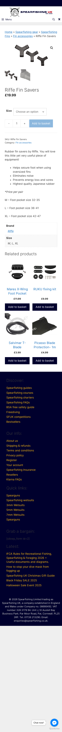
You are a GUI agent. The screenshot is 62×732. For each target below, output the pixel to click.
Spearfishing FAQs (18, 402)
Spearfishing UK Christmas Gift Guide (30, 575)
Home (8, 32)
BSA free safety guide (20, 407)
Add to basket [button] (17, 306)
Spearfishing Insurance (21, 469)
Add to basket (41, 123)
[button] (52, 48)
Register (11, 460)
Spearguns (13, 495)
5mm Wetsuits (15, 509)
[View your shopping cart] (59, 19)
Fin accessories (23, 36)
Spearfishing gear (26, 32)
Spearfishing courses (19, 392)
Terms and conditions (20, 450)
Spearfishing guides (19, 387)
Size (9, 110)
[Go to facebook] (54, 723)
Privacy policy (15, 455)
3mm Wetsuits (15, 505)
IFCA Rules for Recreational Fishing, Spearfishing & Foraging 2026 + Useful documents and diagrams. (29, 557)
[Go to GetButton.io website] (54, 729)
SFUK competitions (18, 416)
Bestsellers (13, 421)
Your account (14, 465)
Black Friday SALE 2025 (21, 580)
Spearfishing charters (20, 397)
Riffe (11, 231)
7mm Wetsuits (15, 514)
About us (12, 440)
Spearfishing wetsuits (20, 500)
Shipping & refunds (18, 445)
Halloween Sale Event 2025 (23, 585)
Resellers (12, 474)
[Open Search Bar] (53, 19)
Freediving (13, 412)
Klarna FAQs (14, 479)
